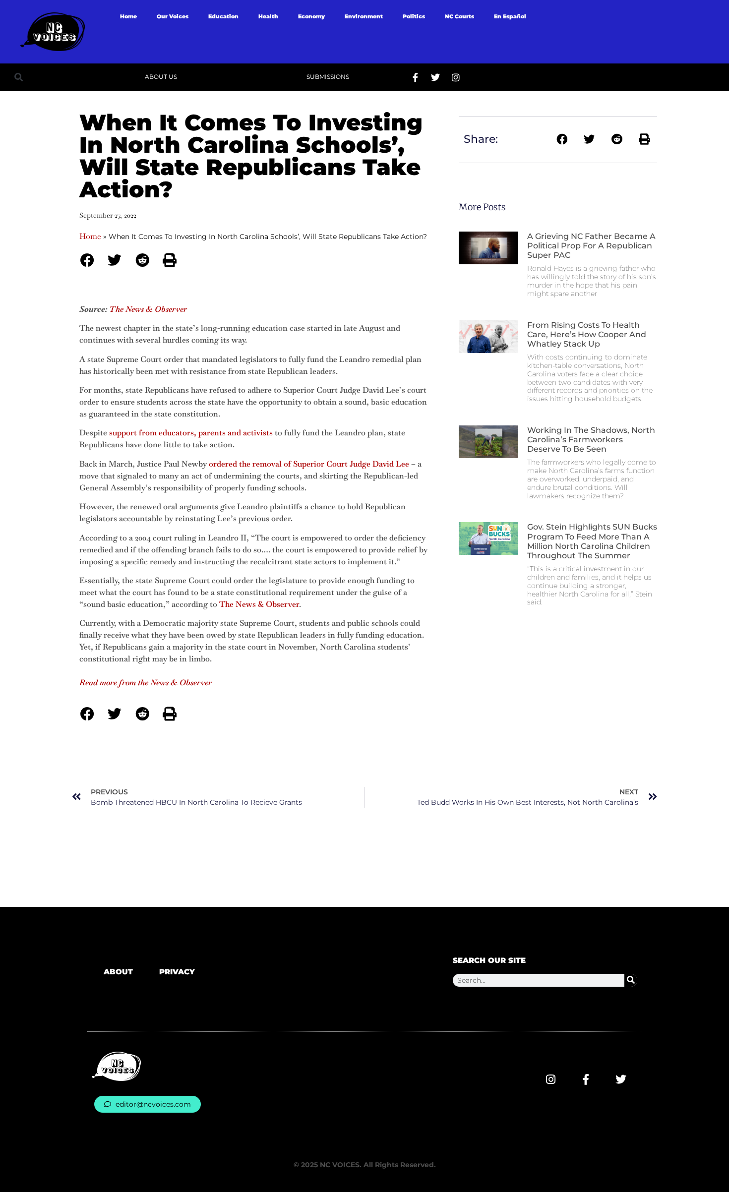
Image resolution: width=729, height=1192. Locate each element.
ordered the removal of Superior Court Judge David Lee (309, 464)
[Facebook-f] (415, 77)
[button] (18, 77)
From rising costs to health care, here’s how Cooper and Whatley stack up (586, 334)
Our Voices (172, 16)
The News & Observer (259, 604)
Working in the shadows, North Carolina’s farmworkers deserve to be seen (591, 439)
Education (223, 16)
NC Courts (459, 16)
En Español (510, 16)
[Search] (630, 980)
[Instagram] (456, 77)
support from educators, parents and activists (191, 432)
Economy (311, 16)
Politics (414, 16)
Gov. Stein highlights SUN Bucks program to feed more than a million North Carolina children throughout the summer (592, 541)
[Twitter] (435, 77)
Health (268, 16)
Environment (364, 16)
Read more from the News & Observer (145, 682)
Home (128, 16)
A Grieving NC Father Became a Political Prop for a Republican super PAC (591, 246)
